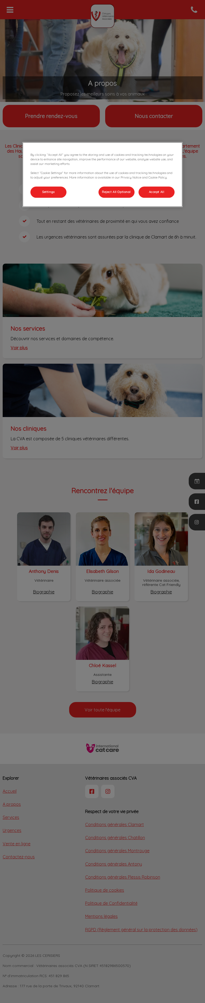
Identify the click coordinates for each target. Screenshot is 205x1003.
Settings (48, 192)
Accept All (156, 192)
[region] (102, 174)
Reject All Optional (116, 192)
